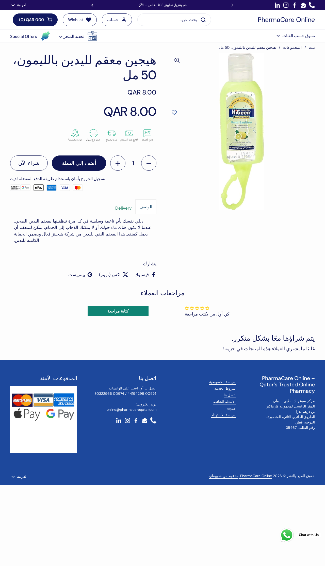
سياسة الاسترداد (223, 415)
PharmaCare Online (286, 20)
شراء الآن (29, 163)
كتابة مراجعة (118, 311)
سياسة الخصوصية (222, 382)
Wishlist (75, 19)
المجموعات (292, 47)
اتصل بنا (230, 395)
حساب (112, 19)
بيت (312, 47)
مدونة (231, 408)
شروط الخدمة (225, 388)
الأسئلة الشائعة (224, 401)
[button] (78, 36)
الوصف (145, 207)
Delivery (123, 208)
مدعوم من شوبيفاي (223, 476)
